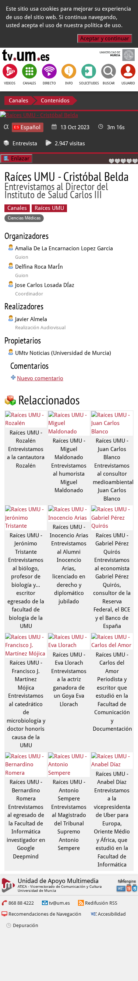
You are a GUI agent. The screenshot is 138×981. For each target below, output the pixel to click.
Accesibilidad (112, 914)
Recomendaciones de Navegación (44, 914)
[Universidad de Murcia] (112, 55)
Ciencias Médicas (24, 218)
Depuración (25, 925)
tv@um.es (59, 903)
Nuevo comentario (40, 378)
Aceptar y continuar (104, 38)
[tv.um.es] (25, 55)
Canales (18, 100)
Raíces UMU (49, 208)
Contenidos (55, 100)
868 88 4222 (21, 903)
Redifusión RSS (101, 903)
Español (30, 127)
